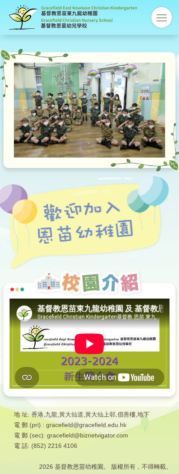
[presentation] (24, 110)
